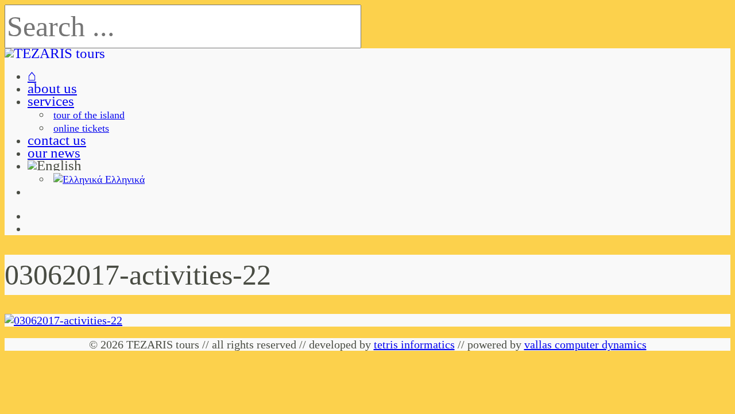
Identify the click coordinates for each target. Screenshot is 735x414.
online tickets (81, 128)
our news (54, 152)
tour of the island (89, 115)
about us (52, 88)
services (51, 101)
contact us (57, 140)
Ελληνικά (123, 179)
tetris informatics (414, 344)
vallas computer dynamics (585, 344)
